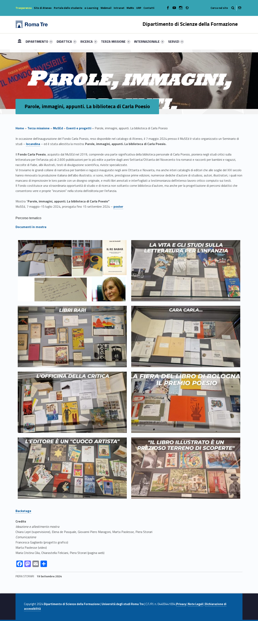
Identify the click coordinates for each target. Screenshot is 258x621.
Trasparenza (24, 8)
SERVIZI (173, 41)
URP (138, 8)
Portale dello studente (68, 8)
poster (118, 206)
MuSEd (58, 128)
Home (20, 41)
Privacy (181, 604)
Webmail (106, 8)
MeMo (130, 8)
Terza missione (38, 128)
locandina (33, 143)
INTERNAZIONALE (147, 41)
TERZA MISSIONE (113, 41)
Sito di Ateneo (43, 8)
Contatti (149, 8)
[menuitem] (20, 41)
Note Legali (195, 604)
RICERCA (86, 41)
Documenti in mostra (31, 226)
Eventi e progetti (78, 128)
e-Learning (91, 8)
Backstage (23, 510)
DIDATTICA (64, 41)
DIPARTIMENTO (37, 41)
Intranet (119, 8)
